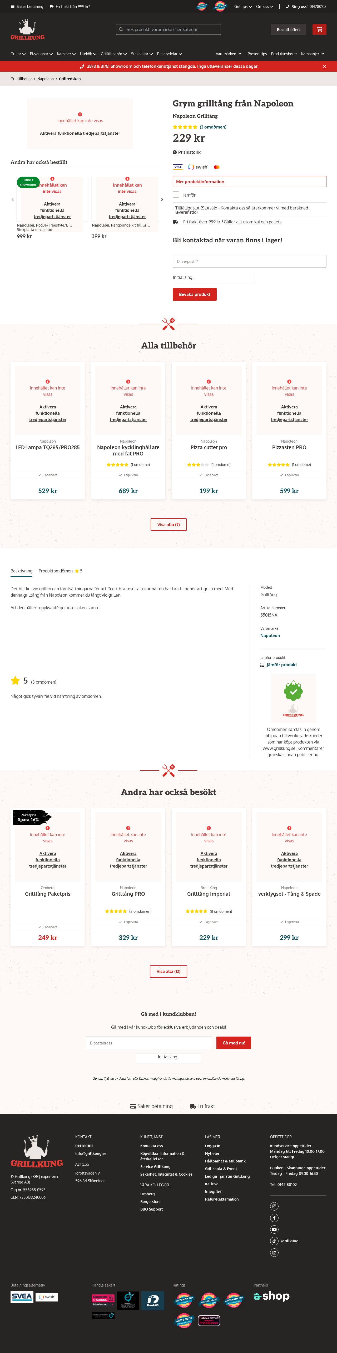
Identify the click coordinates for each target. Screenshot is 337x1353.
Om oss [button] (263, 6)
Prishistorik (189, 152)
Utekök (86, 54)
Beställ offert (288, 29)
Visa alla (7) (168, 524)
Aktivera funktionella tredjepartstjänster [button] (80, 133)
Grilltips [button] (241, 6)
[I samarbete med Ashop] (272, 1296)
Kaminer (64, 54)
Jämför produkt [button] (281, 664)
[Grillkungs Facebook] (296, 1218)
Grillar (16, 54)
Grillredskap (70, 78)
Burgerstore (150, 1201)
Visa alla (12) (168, 971)
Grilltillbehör (111, 54)
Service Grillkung (155, 1166)
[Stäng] (324, 66)
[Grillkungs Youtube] (296, 1229)
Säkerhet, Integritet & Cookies (166, 1174)
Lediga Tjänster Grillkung (227, 1176)
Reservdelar (167, 54)
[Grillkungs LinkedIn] (298, 1252)
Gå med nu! (234, 1043)
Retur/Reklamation (222, 1199)
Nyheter (212, 1153)
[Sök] (121, 29)
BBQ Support (151, 1209)
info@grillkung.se (90, 1153)
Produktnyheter (284, 54)
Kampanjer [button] (310, 54)
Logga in (212, 1146)
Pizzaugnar (39, 54)
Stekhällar (139, 54)
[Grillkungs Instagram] (296, 1206)
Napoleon (45, 78)
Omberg (147, 1194)
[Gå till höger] (162, 199)
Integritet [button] (213, 1191)
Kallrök (211, 1184)
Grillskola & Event (221, 1168)
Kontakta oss (151, 1146)
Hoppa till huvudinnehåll (166, 7)
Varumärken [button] (226, 54)
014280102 (318, 6)
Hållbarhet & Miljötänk (225, 1161)
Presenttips (257, 54)
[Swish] (47, 1297)
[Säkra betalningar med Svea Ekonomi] (22, 1297)
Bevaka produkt (194, 294)
